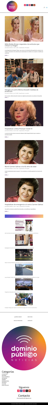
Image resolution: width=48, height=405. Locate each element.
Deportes (4, 382)
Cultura (4, 383)
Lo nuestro (27, 93)
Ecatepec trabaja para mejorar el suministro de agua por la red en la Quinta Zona (21, 307)
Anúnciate (30, 320)
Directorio (30, 316)
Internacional (5, 381)
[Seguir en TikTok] (25, 5)
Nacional (4, 375)
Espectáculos (21, 47)
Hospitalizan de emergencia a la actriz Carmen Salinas (24, 204)
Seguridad (4, 378)
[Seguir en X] (32, 5)
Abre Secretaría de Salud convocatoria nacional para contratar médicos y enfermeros (21, 233)
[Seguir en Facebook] (27, 5)
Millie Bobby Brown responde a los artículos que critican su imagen (22, 45)
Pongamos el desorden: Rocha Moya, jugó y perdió (15, 292)
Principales (27, 47)
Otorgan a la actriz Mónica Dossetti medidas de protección (21, 90)
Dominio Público (9, 47)
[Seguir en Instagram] (30, 5)
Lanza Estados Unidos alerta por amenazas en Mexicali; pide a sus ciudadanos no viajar (22, 277)
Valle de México (6, 376)
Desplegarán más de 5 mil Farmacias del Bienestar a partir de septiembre (19, 247)
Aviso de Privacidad (18, 320)
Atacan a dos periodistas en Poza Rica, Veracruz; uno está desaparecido (19, 262)
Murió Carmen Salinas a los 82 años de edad (20, 166)
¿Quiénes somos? (18, 316)
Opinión (4, 379)
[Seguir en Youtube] (34, 5)
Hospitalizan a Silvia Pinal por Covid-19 (18, 129)
